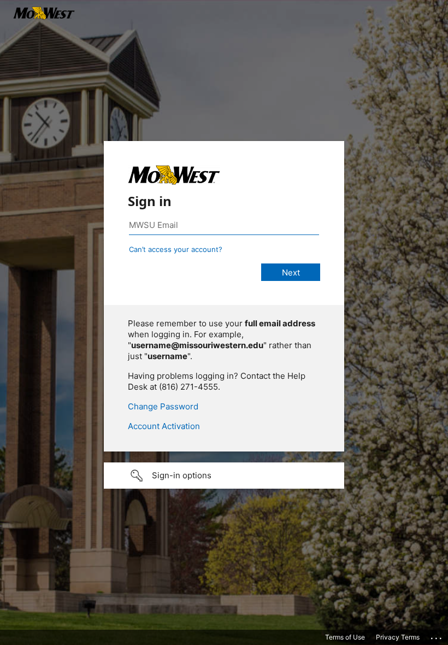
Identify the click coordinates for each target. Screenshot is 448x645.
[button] (224, 475)
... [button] (437, 635)
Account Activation (164, 426)
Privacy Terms (398, 637)
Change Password (163, 406)
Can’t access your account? (175, 249)
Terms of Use (345, 637)
